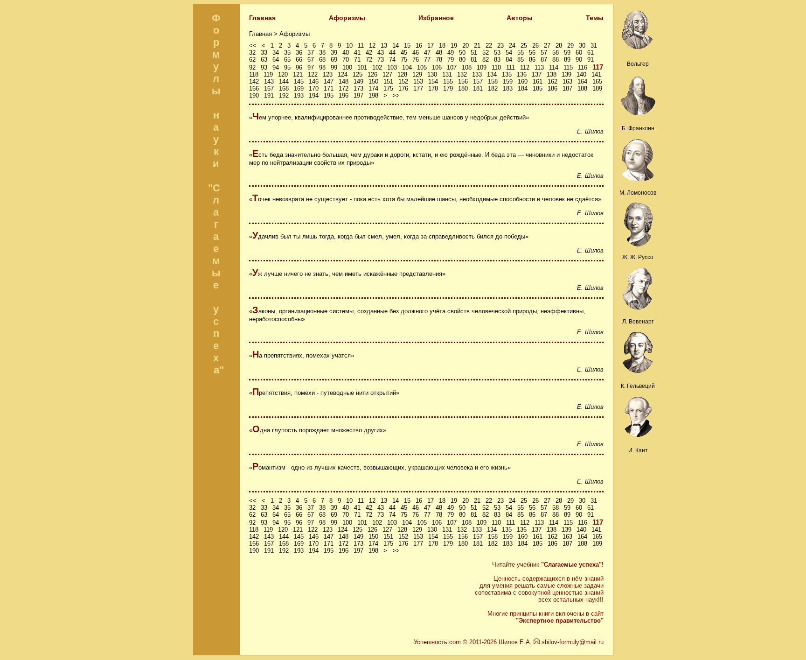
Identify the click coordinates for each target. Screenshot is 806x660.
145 (299, 81)
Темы (595, 17)
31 (594, 45)
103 (392, 67)
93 (264, 67)
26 (535, 45)
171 (329, 88)
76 (415, 59)
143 (269, 81)
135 (507, 74)
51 (474, 52)
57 (544, 52)
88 (555, 59)
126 (372, 74)
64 (275, 59)
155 (448, 81)
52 (485, 52)
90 (579, 59)
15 (407, 45)
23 (500, 45)
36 (299, 52)
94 (275, 67)
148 (343, 81)
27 (547, 45)
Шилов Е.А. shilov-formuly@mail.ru (551, 642)
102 (377, 67)
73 (380, 59)
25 (524, 45)
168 (284, 88)
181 (478, 88)
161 (537, 81)
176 (403, 88)
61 (590, 52)
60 (579, 52)
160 (523, 81)
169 (299, 88)
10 (349, 45)
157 (478, 81)
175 (388, 88)
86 (532, 59)
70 (345, 59)
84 (509, 59)
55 (520, 52)
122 (313, 74)
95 (287, 67)
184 (523, 88)
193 (299, 95)
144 (284, 81)
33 (264, 52)
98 (322, 67)
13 (384, 45)
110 (496, 67)
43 (380, 52)
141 (596, 74)
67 (310, 59)
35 (287, 52)
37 (310, 52)
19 (454, 45)
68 (322, 59)
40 (345, 52)
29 (570, 45)
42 (369, 52)
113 (539, 67)
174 (373, 88)
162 (552, 81)
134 (492, 74)
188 (582, 88)
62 (252, 59)
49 (450, 52)
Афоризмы (347, 17)
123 (328, 74)
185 (537, 88)
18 (442, 45)
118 (253, 74)
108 (467, 67)
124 (342, 74)
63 (264, 59)
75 (404, 59)
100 (347, 67)
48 (439, 52)
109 (481, 67)
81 (474, 59)
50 (462, 52)
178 (433, 88)
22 (489, 45)
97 (310, 67)
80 (462, 59)
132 (462, 74)
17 (430, 45)
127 (387, 74)
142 (254, 81)
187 (567, 88)
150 (373, 81)
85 (520, 59)
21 (477, 45)
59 (567, 52)
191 (269, 95)
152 (403, 81)
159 (508, 81)
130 (432, 74)
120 (283, 74)
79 (450, 59)
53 (497, 52)
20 (465, 45)
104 (407, 67)
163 (567, 81)
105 (422, 67)
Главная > (264, 33)
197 (358, 95)
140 (581, 74)
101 (362, 67)
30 (582, 45)
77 (427, 59)
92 (252, 67)
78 (439, 59)
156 (463, 81)
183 (508, 88)
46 (415, 52)
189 (597, 88)
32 (252, 52)
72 (369, 59)
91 (590, 59)
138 (551, 74)
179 (448, 88)
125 (357, 74)
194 (314, 95)
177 (418, 88)
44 (392, 52)
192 (284, 95)
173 (358, 88)
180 (463, 88)
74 (392, 59)
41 (357, 52)
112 (524, 67)
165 (597, 81)
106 (437, 67)
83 (497, 59)
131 (447, 74)
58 (555, 52)
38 (322, 52)
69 (334, 59)
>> (396, 95)
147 (329, 81)
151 (388, 81)
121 (298, 74)
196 (343, 95)
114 (553, 67)
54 (509, 52)
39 (334, 52)
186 (552, 88)
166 (254, 88)
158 (493, 81)
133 (477, 74)
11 (361, 45)
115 (568, 67)
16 (419, 45)
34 (275, 52)
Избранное (436, 17)
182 (493, 88)
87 (544, 59)
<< (253, 45)
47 (427, 52)
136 (522, 74)
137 (537, 74)
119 (268, 74)
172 (343, 88)
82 (485, 59)
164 (582, 81)
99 (334, 67)
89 (567, 59)
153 (418, 81)
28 (559, 45)
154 (433, 81)
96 (299, 67)
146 (314, 81)
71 (357, 59)
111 (510, 67)
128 (402, 74)
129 (417, 74)
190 (254, 95)
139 (566, 74)
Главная (262, 17)
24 (512, 45)
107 (452, 67)
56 (532, 52)
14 (395, 45)
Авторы (520, 17)
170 (314, 88)
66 (299, 59)
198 (373, 95)
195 (329, 95)
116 (582, 67)
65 (287, 59)
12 (372, 45)
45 (404, 52)
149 (358, 81)
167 (269, 88)
